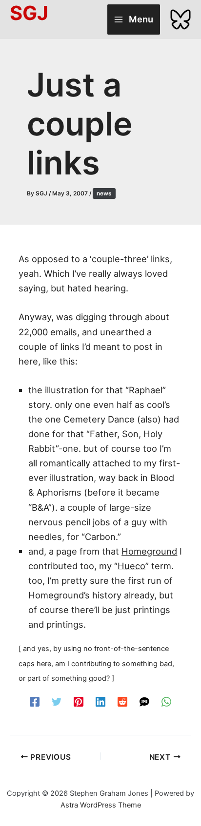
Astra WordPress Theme (100, 805)
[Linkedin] (100, 701)
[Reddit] (122, 701)
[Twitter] (56, 701)
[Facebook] (35, 701)
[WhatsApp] (166, 701)
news (104, 193)
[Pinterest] (78, 701)
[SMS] (144, 701)
